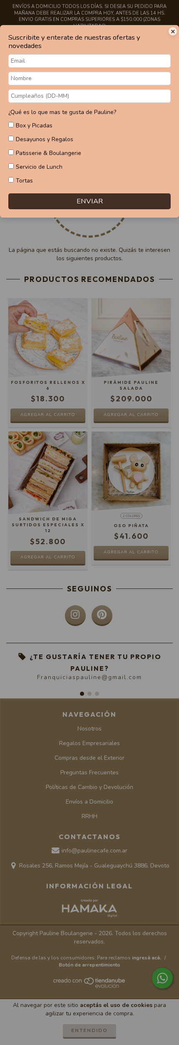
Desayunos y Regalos (44, 139)
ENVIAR (90, 201)
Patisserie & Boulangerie (48, 153)
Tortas (24, 181)
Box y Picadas (34, 125)
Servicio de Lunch (39, 167)
